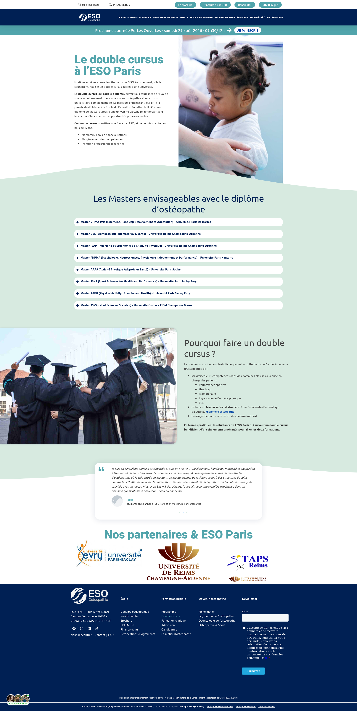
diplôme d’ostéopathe (220, 411)
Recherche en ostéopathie (231, 17)
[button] (179, 512)
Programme (168, 612)
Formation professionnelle (170, 17)
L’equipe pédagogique (134, 612)
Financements (129, 630)
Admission (168, 625)
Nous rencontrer (201, 17)
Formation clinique (173, 621)
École (122, 17)
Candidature (169, 630)
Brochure (126, 621)
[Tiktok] (97, 628)
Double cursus (170, 616)
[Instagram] (81, 628)
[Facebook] (74, 628)
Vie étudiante (129, 616)
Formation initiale (139, 17)
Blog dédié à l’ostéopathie (266, 17)
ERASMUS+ (127, 625)
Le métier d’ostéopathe (176, 634)
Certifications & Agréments (137, 634)
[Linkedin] (89, 628)
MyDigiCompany (196, 707)
